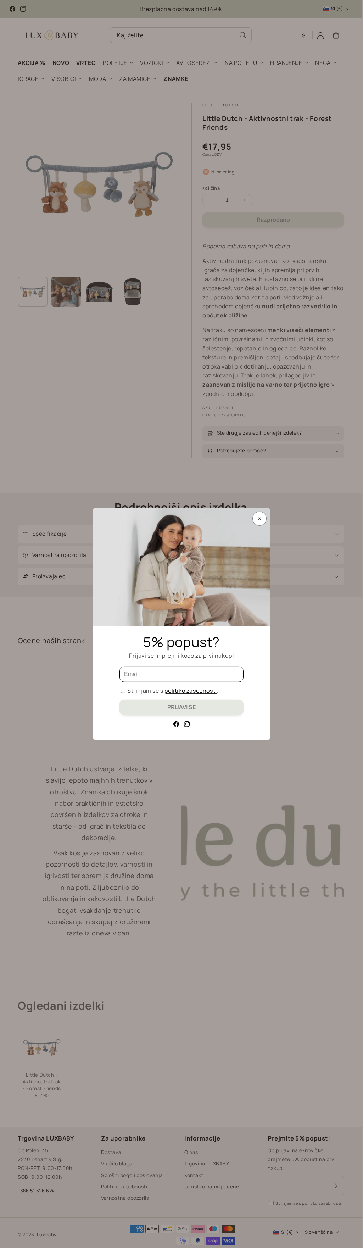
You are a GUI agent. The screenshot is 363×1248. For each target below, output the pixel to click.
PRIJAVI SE (181, 707)
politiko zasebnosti (190, 691)
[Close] (259, 519)
